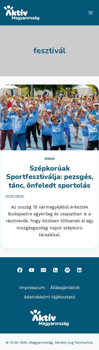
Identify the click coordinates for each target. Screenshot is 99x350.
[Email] (43, 270)
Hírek (49, 159)
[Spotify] (67, 270)
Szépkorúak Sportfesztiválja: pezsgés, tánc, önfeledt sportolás (49, 177)
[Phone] (55, 270)
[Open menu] (90, 13)
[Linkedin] (79, 270)
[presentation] (49, 117)
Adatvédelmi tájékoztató (49, 296)
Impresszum (32, 287)
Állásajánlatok (65, 287)
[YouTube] (31, 270)
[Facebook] (19, 270)
